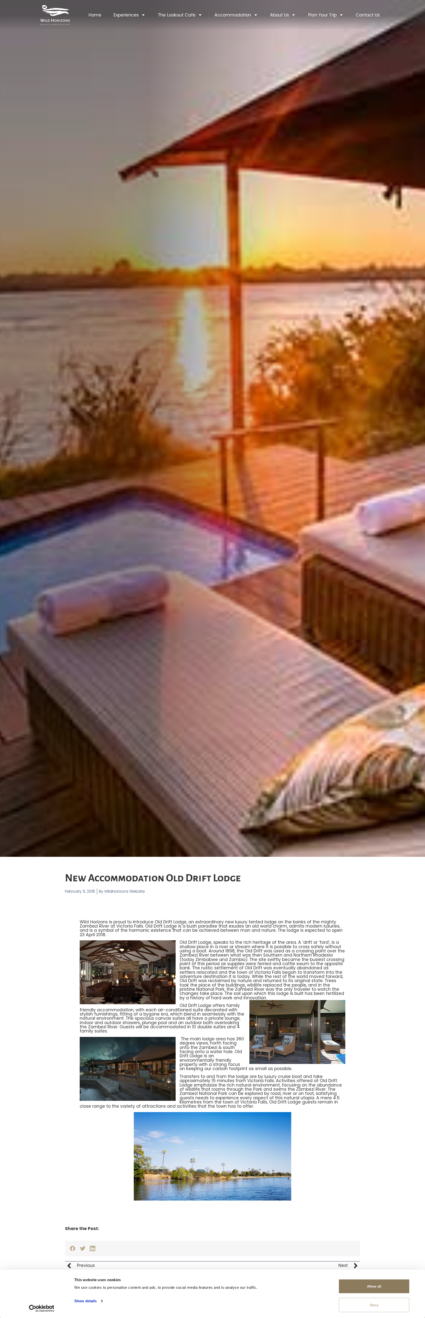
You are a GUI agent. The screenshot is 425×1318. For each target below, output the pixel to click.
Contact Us (368, 15)
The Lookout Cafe (177, 15)
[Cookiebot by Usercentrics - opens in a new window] (41, 1308)
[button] (73, 1248)
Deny (374, 1305)
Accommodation (232, 15)
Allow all (374, 1286)
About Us (279, 15)
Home (95, 15)
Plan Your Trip (322, 15)
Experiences (126, 15)
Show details (85, 1301)
